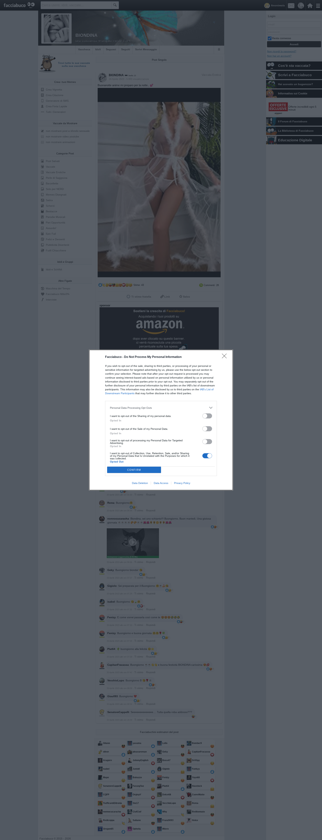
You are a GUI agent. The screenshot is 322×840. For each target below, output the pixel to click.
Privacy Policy (182, 483)
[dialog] (161, 420)
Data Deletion (140, 483)
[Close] (225, 357)
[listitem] (161, 408)
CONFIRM (134, 470)
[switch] (207, 415)
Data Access (161, 483)
